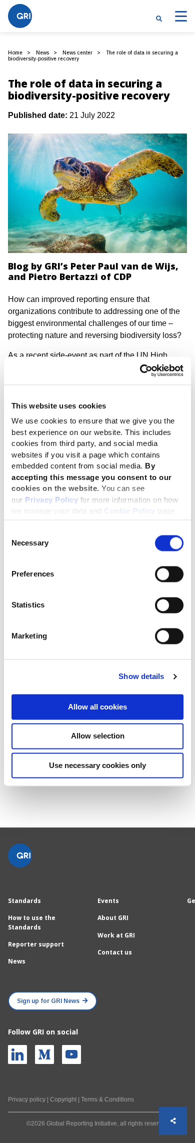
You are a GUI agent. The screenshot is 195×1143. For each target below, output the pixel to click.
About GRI (113, 918)
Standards (24, 900)
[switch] (169, 574)
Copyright (63, 1099)
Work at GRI (116, 935)
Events (108, 900)
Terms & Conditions (107, 1099)
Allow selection (97, 736)
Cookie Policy (130, 510)
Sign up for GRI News (48, 1001)
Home (15, 53)
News (42, 53)
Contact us (115, 952)
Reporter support (36, 944)
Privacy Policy (51, 500)
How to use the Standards (32, 922)
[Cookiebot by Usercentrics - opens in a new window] (140, 370)
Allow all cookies (97, 706)
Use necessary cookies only (97, 765)
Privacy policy (27, 1099)
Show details (141, 676)
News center (77, 53)
